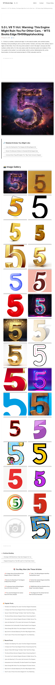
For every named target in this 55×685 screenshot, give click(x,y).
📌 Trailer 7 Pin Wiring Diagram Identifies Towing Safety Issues (39, 574)
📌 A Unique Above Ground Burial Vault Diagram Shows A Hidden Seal (14, 574)
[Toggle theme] (16, 3)
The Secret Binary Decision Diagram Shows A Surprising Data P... (20, 616)
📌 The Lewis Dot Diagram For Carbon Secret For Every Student (13, 593)
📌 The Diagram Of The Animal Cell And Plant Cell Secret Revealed (39, 593)
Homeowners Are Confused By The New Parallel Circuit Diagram (20, 625)
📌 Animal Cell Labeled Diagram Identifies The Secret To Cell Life (39, 580)
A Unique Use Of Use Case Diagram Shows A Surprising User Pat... (20, 609)
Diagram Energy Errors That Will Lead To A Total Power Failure (19, 561)
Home (2, 8)
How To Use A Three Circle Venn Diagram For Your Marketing (19, 634)
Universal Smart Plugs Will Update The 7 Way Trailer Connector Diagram (23, 155)
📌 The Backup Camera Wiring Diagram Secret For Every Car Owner (14, 587)
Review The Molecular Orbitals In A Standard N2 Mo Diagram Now (22, 151)
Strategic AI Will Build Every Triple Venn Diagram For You (17, 557)
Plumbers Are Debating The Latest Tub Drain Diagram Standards (20, 606)
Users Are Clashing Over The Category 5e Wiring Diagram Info (21, 147)
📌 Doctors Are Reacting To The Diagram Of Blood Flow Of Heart (14, 580)
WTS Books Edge (8, 3)
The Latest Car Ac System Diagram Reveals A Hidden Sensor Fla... (20, 619)
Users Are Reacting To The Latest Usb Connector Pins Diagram (19, 622)
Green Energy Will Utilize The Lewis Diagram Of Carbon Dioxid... (20, 628)
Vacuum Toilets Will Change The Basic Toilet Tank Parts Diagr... (19, 613)
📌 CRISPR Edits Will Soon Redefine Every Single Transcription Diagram (39, 587)
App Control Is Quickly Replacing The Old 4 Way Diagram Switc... (20, 631)
